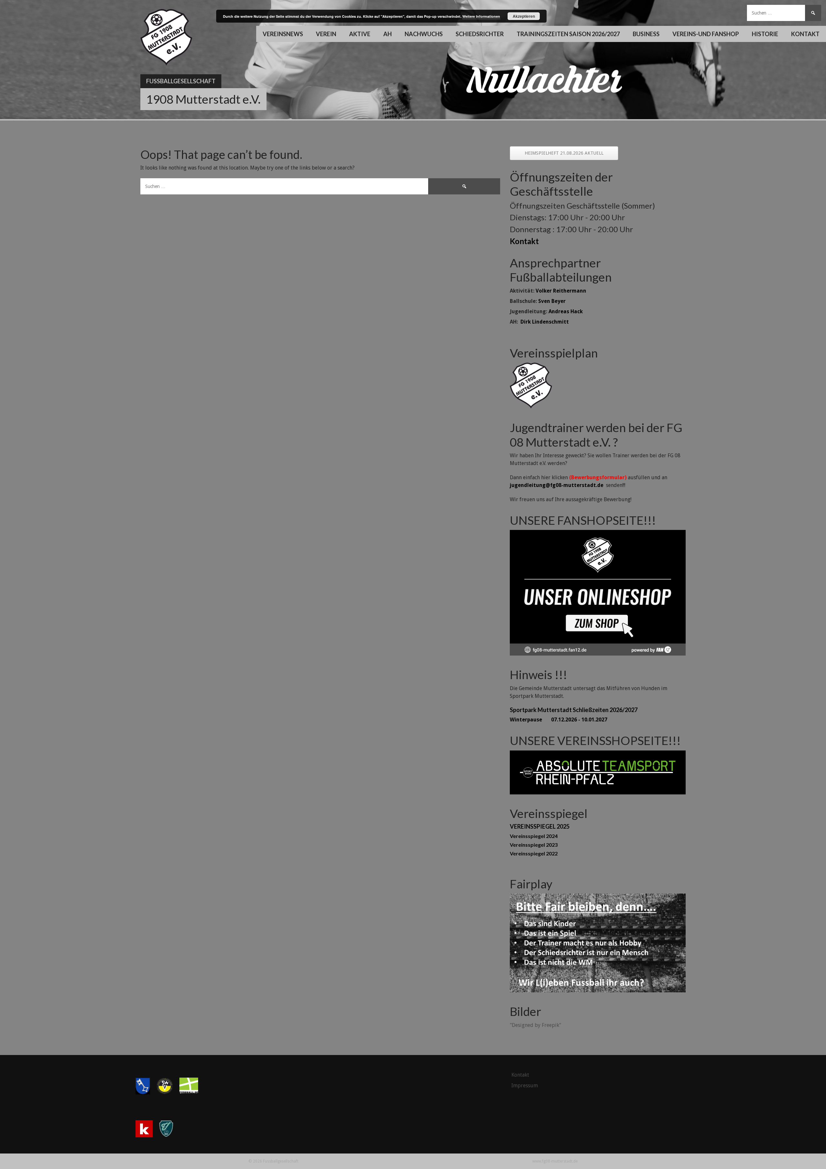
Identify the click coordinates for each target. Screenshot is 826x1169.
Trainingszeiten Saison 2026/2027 (568, 33)
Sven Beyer (552, 301)
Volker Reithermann (561, 291)
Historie (765, 33)
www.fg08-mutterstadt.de (555, 1161)
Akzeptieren (524, 16)
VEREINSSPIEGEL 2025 (539, 826)
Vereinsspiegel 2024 (534, 836)
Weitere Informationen (481, 16)
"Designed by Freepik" (535, 1025)
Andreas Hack (566, 311)
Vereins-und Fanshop (705, 33)
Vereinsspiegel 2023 (534, 845)
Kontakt (805, 33)
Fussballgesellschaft (181, 81)
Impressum (524, 1085)
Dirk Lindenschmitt (544, 322)
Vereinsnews (283, 33)
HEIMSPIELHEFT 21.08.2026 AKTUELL (564, 153)
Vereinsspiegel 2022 (534, 853)
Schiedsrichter (480, 33)
